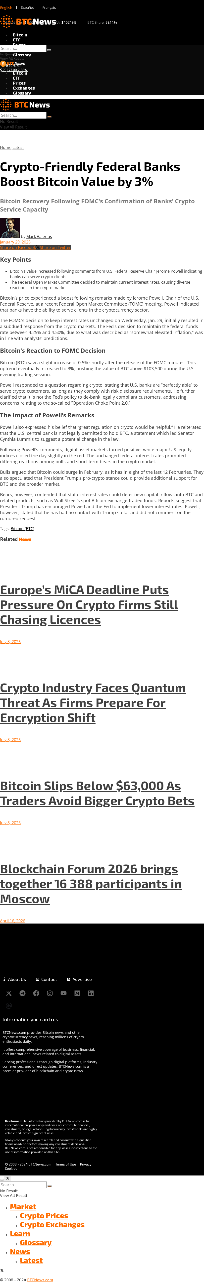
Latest (18, 147)
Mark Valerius (39, 236)
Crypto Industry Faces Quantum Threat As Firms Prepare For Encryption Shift (93, 702)
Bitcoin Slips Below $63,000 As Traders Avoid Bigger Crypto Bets (97, 793)
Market (23, 1206)
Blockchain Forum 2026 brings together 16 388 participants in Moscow (91, 883)
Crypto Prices (44, 1215)
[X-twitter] (8, 993)
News (20, 1251)
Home (5, 147)
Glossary (22, 54)
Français (49, 7)
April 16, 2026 (12, 921)
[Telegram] (22, 993)
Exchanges (24, 87)
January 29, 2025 (15, 242)
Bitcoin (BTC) (22, 528)
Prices (19, 44)
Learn (20, 1233)
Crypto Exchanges (52, 1224)
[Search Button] (49, 50)
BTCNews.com (40, 1279)
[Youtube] (63, 993)
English (6, 7)
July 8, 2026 (10, 641)
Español (27, 7)
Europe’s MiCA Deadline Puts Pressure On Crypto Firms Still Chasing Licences (89, 604)
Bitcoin (20, 34)
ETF (16, 39)
